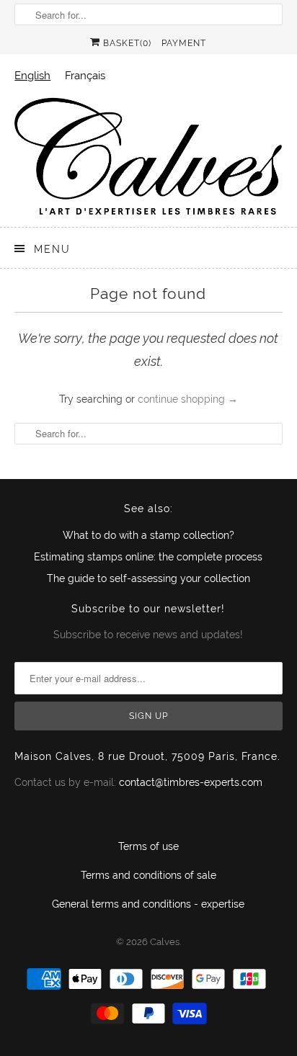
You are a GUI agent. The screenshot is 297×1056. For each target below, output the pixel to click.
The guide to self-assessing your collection (148, 578)
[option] (85, 75)
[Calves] (148, 156)
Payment (183, 43)
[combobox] (32, 75)
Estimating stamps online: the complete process (148, 557)
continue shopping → (188, 399)
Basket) (125, 43)
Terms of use (148, 846)
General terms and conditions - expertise (148, 904)
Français (85, 75)
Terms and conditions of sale (148, 875)
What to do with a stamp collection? (148, 535)
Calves (164, 941)
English (32, 75)
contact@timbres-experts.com (190, 782)
